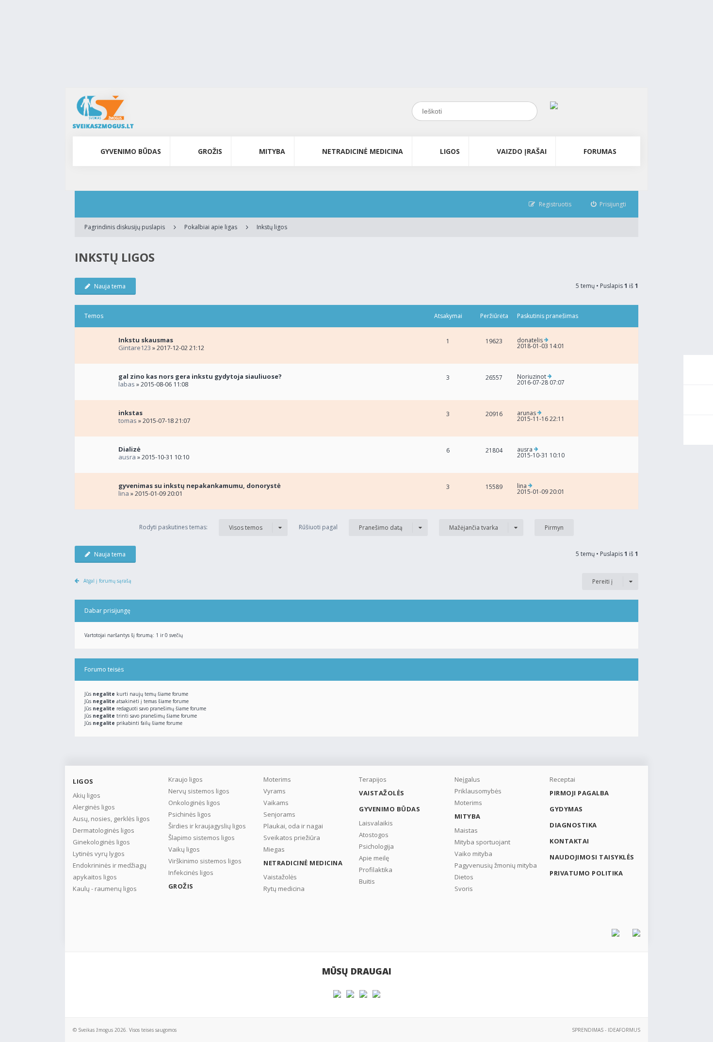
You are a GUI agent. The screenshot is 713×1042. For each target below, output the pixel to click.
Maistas (466, 830)
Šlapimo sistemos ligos (201, 837)
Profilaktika (375, 869)
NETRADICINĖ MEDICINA (362, 151)
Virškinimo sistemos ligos (205, 861)
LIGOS (450, 151)
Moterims (277, 779)
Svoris (463, 888)
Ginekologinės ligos (101, 842)
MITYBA (272, 151)
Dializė (129, 449)
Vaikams (276, 802)
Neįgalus (467, 779)
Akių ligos (86, 795)
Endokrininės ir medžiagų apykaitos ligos (109, 871)
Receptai (562, 779)
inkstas (130, 412)
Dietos (463, 877)
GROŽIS (210, 151)
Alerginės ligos (94, 807)
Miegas (274, 849)
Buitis (367, 881)
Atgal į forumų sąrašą (107, 580)
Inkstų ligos (272, 227)
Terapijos (373, 779)
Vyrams (274, 791)
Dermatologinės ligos (103, 830)
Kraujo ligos (185, 779)
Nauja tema (110, 286)
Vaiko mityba (473, 853)
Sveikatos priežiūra (291, 837)
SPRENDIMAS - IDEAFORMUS (606, 1029)
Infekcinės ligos (190, 872)
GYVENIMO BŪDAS (130, 151)
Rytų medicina (284, 888)
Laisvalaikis (376, 823)
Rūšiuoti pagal (351, 527)
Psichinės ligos (189, 814)
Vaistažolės (280, 877)
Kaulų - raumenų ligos (105, 888)
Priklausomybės (478, 791)
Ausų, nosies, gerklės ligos (111, 818)
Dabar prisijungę (107, 610)
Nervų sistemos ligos (198, 791)
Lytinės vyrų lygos (99, 853)
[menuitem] (608, 204)
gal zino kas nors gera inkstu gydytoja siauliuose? (200, 376)
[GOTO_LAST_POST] (546, 340)
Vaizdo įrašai (522, 151)
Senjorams (279, 814)
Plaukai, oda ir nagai (293, 826)
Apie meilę (374, 858)
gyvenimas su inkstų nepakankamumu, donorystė (199, 485)
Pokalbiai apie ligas (210, 227)
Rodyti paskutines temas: (200, 527)
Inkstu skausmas (145, 340)
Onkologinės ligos (194, 802)
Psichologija (376, 846)
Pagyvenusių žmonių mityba (495, 865)
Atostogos (374, 834)
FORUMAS (599, 151)
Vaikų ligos (184, 849)
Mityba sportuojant (482, 842)
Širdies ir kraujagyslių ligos (207, 826)
